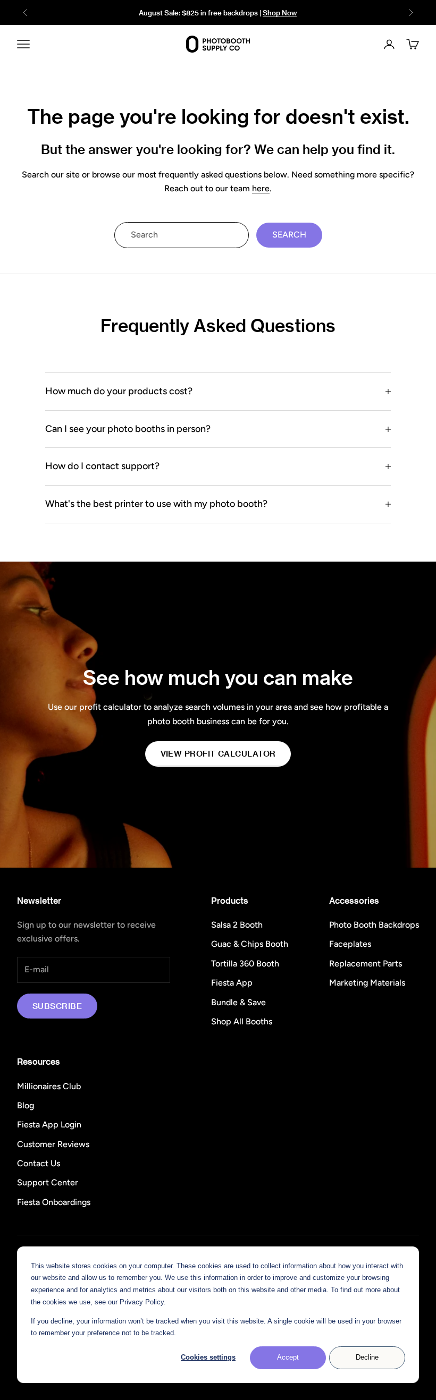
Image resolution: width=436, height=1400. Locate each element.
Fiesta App (232, 983)
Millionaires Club (49, 1086)
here (261, 188)
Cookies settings (208, 1357)
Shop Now (280, 12)
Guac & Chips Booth (249, 944)
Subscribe (57, 1006)
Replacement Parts (365, 963)
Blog (25, 1105)
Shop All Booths (241, 1021)
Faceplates (350, 944)
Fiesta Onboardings (53, 1202)
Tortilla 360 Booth (245, 963)
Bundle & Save (238, 1002)
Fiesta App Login (49, 1124)
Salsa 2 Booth (237, 925)
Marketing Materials (367, 983)
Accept (288, 1357)
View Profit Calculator (218, 753)
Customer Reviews (53, 1144)
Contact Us (38, 1163)
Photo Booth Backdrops (374, 925)
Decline (367, 1357)
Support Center (47, 1182)
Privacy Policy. (143, 1302)
